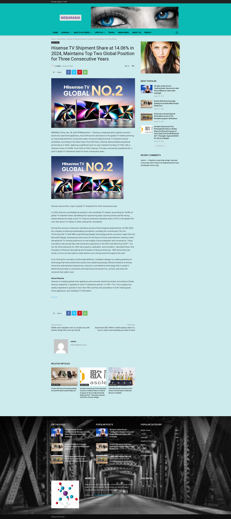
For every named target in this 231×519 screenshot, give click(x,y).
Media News (61, 39)
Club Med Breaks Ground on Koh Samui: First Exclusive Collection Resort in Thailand (120, 391)
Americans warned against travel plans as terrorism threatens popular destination (165, 116)
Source (54, 297)
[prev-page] (52, 403)
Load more (159, 146)
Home (53, 39)
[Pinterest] (79, 72)
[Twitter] (74, 72)
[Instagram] (149, 486)
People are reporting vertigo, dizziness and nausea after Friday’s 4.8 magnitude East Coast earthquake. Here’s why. (160, 162)
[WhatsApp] (85, 72)
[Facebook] (68, 72)
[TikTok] (155, 486)
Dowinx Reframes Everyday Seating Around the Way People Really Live (166, 103)
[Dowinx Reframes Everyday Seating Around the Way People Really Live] (64, 376)
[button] (177, 32)
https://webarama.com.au (79, 345)
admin (58, 66)
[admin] (52, 66)
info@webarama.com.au (103, 495)
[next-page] (56, 403)
